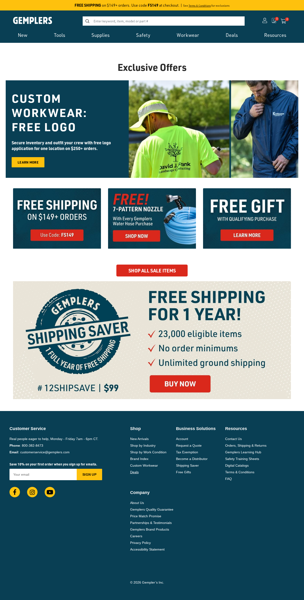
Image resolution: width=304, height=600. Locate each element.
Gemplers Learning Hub (243, 452)
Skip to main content (20, 6)
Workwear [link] (188, 35)
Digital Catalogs (237, 465)
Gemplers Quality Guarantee (151, 509)
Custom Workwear (144, 465)
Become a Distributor (192, 459)
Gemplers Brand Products (149, 529)
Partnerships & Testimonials (151, 523)
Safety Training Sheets (242, 459)
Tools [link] (59, 35)
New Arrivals (139, 439)
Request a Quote (189, 445)
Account (182, 439)
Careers (136, 536)
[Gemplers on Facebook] (15, 492)
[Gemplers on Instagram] (32, 492)
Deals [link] (232, 35)
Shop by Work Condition (148, 452)
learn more (28, 162)
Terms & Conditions (200, 5)
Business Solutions (196, 428)
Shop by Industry (143, 445)
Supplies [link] (100, 35)
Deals (134, 472)
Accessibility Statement (147, 549)
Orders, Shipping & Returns (245, 445)
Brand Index (139, 459)
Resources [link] (275, 35)
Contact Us (233, 439)
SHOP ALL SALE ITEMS (152, 270)
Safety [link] (143, 35)
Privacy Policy (140, 543)
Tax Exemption (187, 452)
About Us (137, 503)
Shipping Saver (187, 465)
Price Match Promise (145, 516)
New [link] (22, 35)
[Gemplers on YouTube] (50, 492)
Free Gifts (183, 472)
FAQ (228, 479)
